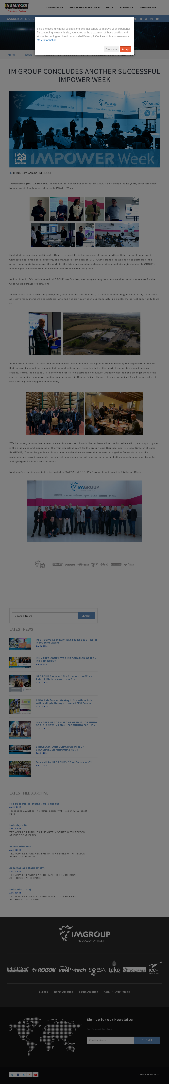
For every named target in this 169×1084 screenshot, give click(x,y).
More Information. (47, 40)
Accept (125, 49)
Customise (111, 49)
